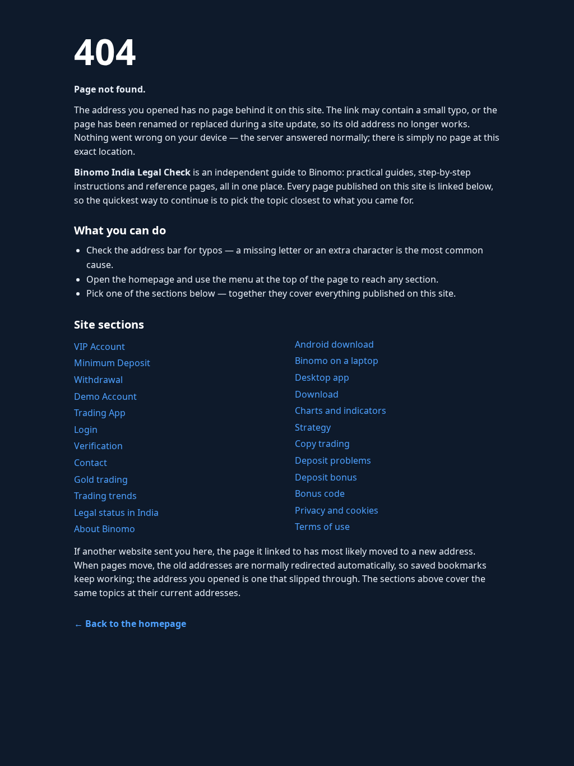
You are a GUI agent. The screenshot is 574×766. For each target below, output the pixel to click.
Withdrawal (98, 379)
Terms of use (322, 526)
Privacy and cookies (336, 510)
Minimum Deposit (112, 363)
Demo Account (105, 396)
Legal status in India (116, 512)
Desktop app (322, 377)
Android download (334, 344)
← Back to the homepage (130, 623)
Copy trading (322, 443)
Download (317, 394)
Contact (90, 462)
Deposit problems (333, 460)
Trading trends (105, 496)
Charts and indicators (340, 410)
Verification (98, 446)
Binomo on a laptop (336, 360)
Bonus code (320, 493)
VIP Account (99, 346)
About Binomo (104, 529)
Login (86, 429)
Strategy (313, 427)
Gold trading (101, 479)
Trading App (100, 413)
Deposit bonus (326, 477)
